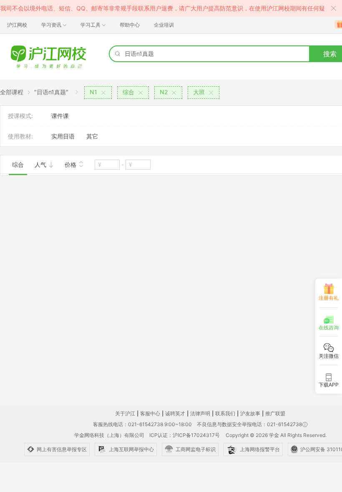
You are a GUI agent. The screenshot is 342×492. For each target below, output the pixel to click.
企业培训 (164, 25)
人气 (41, 164)
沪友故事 (250, 413)
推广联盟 (275, 413)
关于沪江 (125, 413)
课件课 (60, 115)
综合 (18, 164)
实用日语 (63, 136)
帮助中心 (130, 25)
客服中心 (150, 413)
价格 (71, 164)
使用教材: (20, 136)
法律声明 (200, 413)
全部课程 (11, 91)
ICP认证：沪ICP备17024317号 (184, 435)
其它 (92, 136)
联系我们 (225, 413)
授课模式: (20, 115)
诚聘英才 (175, 413)
